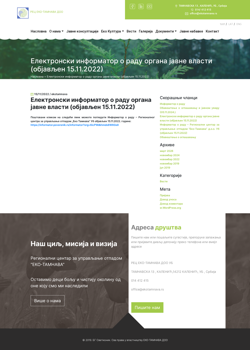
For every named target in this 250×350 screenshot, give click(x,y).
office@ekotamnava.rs (203, 13)
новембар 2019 (169, 163)
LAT (231, 24)
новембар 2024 (170, 155)
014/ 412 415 (203, 9)
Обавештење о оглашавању (178, 137)
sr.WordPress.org (170, 207)
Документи (164, 31)
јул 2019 (165, 167)
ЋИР (222, 24)
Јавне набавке (191, 31)
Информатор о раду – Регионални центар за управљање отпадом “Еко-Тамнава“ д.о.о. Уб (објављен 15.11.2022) (189, 129)
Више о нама (47, 300)
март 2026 (166, 151)
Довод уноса (168, 199)
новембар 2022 (169, 159)
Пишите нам (147, 307)
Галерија (146, 31)
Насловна (39, 31)
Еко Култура (111, 31)
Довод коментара (171, 203)
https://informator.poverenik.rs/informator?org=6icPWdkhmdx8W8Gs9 (75, 125)
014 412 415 (140, 280)
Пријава (165, 195)
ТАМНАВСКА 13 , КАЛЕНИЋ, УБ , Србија (203, 5)
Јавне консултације (82, 31)
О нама (55, 31)
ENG (239, 24)
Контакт (212, 31)
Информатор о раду (172, 103)
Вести (131, 31)
